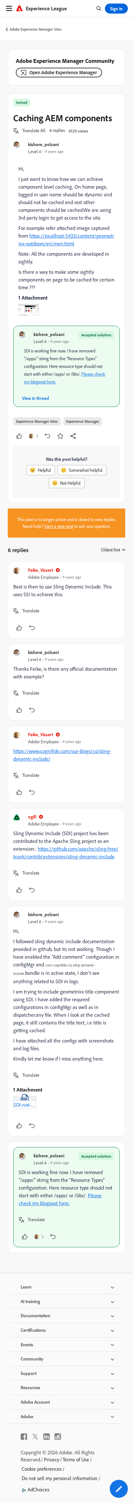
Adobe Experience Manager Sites (36, 29)
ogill (32, 816)
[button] (34, 131)
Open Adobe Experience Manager (63, 72)
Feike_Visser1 (40, 570)
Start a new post (58, 526)
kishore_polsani (43, 144)
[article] (66, 600)
